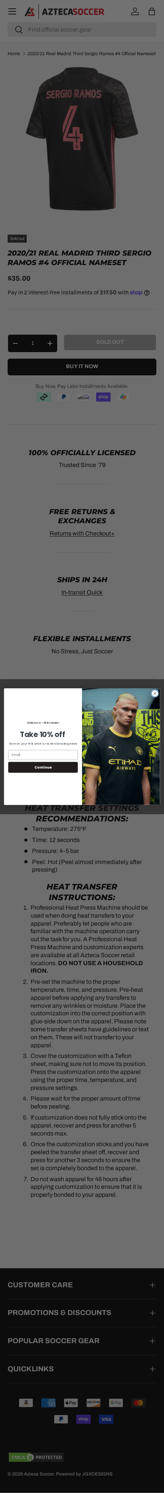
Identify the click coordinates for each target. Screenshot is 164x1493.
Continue (43, 766)
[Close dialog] (154, 693)
